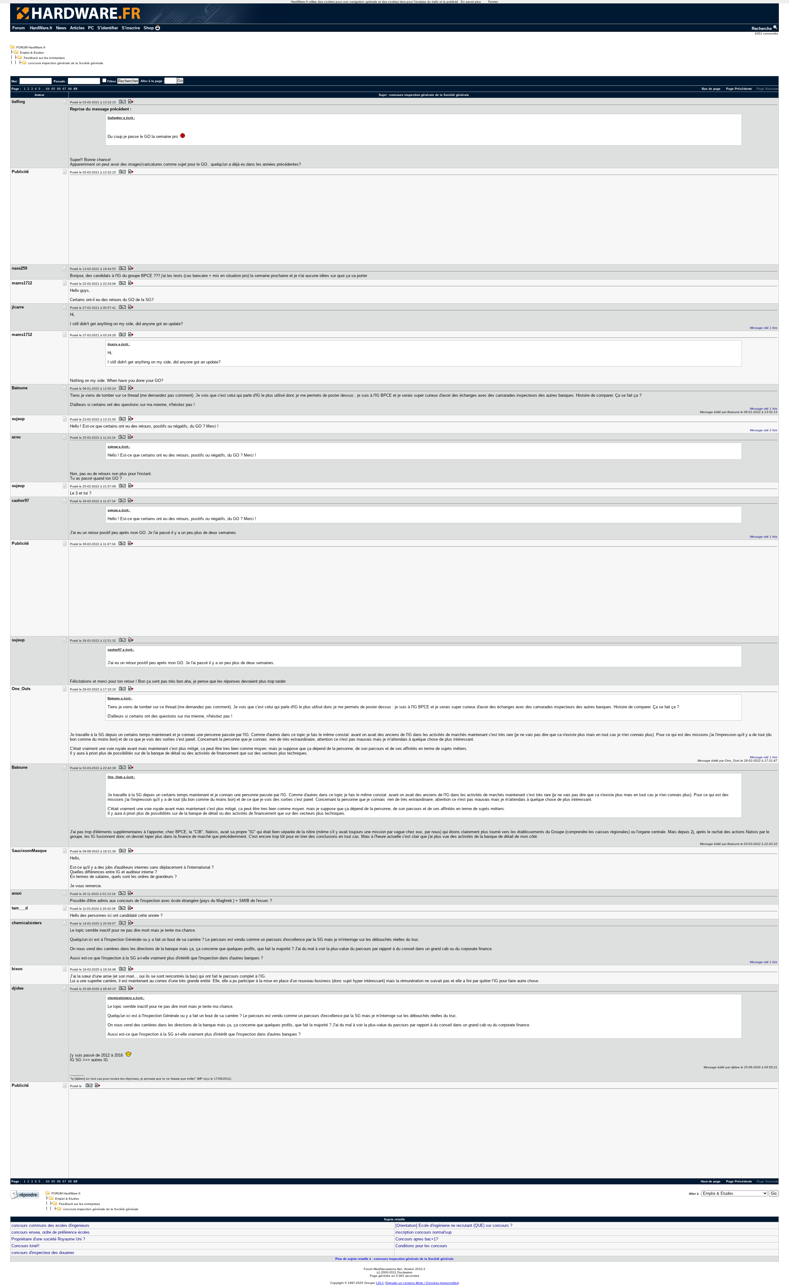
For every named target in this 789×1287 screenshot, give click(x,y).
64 (48, 88)
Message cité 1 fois (763, 327)
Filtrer (111, 81)
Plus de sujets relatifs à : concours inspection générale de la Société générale (394, 1258)
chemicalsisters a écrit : (126, 997)
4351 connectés (767, 33)
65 (53, 88)
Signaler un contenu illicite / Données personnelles (422, 1283)
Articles (77, 28)
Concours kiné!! (25, 1246)
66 (59, 88)
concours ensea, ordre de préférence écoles (50, 1232)
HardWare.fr (41, 28)
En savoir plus (471, 1)
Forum (18, 28)
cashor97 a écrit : (121, 649)
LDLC (380, 1283)
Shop (149, 28)
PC (91, 28)
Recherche (762, 28)
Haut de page (711, 1181)
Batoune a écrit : (120, 698)
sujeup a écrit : (119, 446)
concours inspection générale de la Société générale (65, 63)
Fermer (493, 1)
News (61, 28)
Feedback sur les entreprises (44, 58)
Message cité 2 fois (763, 430)
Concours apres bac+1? (416, 1239)
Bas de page (711, 88)
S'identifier (107, 28)
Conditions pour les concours (421, 1246)
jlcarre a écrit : (119, 344)
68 (70, 88)
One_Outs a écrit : (121, 777)
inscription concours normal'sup (423, 1232)
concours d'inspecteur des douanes (42, 1252)
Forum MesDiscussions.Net (383, 1269)
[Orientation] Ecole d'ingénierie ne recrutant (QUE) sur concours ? (453, 1225)
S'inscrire (131, 28)
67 (64, 88)
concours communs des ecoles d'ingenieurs (50, 1225)
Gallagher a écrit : (121, 117)
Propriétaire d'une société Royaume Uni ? (48, 1239)
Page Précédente (739, 88)
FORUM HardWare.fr (30, 47)
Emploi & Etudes (32, 52)
